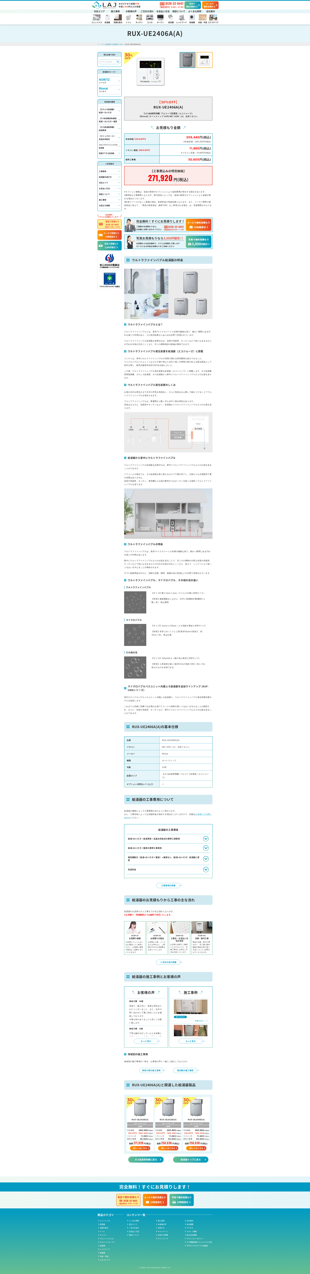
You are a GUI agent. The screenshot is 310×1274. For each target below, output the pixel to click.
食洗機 (171, 22)
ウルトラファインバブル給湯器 (108, 146)
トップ (100, 44)
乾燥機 (192, 22)
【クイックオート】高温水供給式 (107, 137)
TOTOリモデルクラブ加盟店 (197, 1245)
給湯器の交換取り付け (114, 44)
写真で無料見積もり (192, 5)
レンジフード (181, 22)
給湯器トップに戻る (191, 1159)
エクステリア (213, 22)
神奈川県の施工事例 (151, 1070)
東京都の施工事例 (185, 1070)
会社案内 (210, 11)
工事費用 (102, 171)
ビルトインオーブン (107, 1242)
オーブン (160, 22)
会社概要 (190, 1224)
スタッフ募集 (192, 1231)
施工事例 (115, 11)
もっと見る (146, 1041)
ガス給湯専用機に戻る (146, 1159)
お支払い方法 (163, 11)
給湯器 (107, 22)
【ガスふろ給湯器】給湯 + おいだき (107, 111)
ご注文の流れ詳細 (168, 962)
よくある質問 (194, 11)
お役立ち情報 (104, 205)
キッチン (139, 22)
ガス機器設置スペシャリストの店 (199, 1242)
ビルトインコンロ (106, 1238)
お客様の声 (131, 11)
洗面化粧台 (117, 22)
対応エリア (99, 11)
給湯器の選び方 (105, 177)
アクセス (190, 1228)
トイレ (128, 22)
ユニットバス (96, 22)
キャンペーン (163, 1231)
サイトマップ (163, 1238)
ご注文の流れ (147, 11)
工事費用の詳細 (168, 885)
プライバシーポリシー (195, 1238)
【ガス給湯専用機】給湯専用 (107, 128)
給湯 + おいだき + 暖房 (108, 120)
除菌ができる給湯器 (106, 153)
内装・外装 (202, 22)
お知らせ (161, 1228)
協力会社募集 (192, 1235)
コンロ (149, 22)
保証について (178, 11)
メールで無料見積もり (210, 5)
